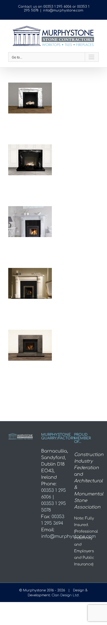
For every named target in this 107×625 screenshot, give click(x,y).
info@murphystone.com (63, 10)
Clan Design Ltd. (65, 595)
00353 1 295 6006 (57, 6)
